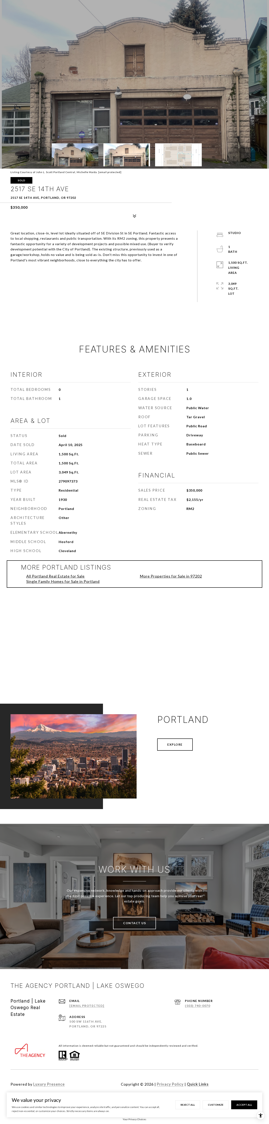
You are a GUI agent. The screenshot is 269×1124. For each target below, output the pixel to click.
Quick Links (198, 1084)
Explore (175, 744)
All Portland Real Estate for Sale (55, 576)
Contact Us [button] (134, 923)
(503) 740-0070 (197, 1005)
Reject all (188, 1104)
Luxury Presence (49, 1084)
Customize (215, 1104)
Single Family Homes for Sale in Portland (63, 581)
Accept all (244, 1104)
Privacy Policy (170, 1084)
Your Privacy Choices (134, 1119)
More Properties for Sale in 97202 (171, 576)
